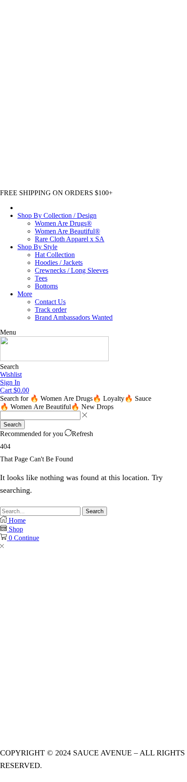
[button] (8, 332)
